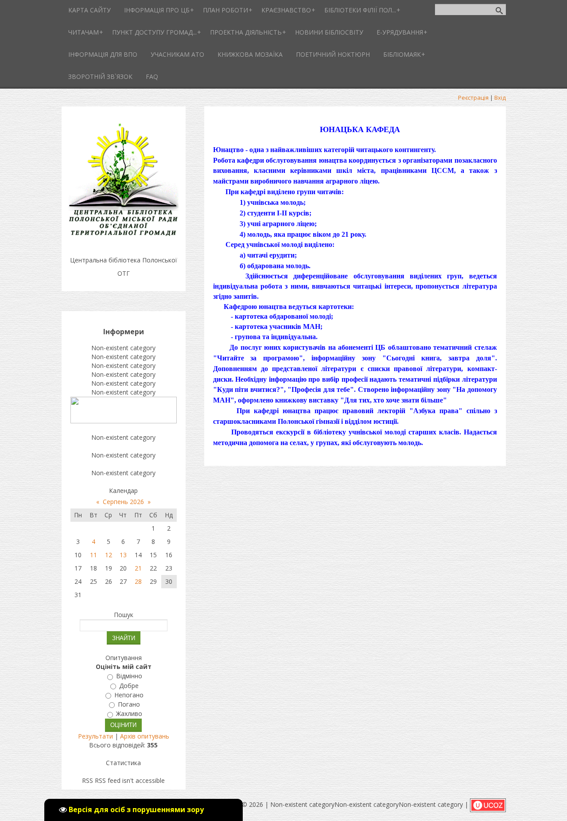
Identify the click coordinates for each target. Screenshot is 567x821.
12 (108, 555)
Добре (129, 685)
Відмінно (129, 676)
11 (93, 555)
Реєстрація (473, 98)
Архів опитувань (144, 736)
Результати (95, 736)
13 (123, 555)
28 (138, 581)
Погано (129, 704)
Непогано (129, 695)
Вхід (500, 98)
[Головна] (123, 238)
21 (138, 568)
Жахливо (129, 714)
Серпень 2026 (123, 501)
